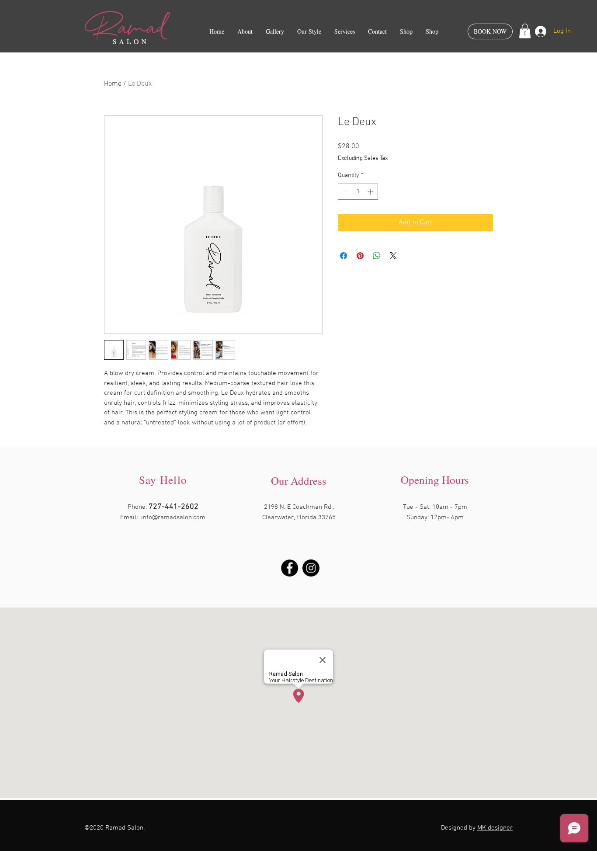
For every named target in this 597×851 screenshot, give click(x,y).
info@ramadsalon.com (173, 517)
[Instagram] (310, 568)
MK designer (495, 828)
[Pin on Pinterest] (360, 255)
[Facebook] (289, 568)
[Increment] (371, 191)
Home (112, 84)
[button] (525, 31)
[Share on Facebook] (343, 255)
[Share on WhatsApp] (376, 255)
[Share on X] (393, 255)
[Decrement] (344, 191)
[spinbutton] (358, 191)
